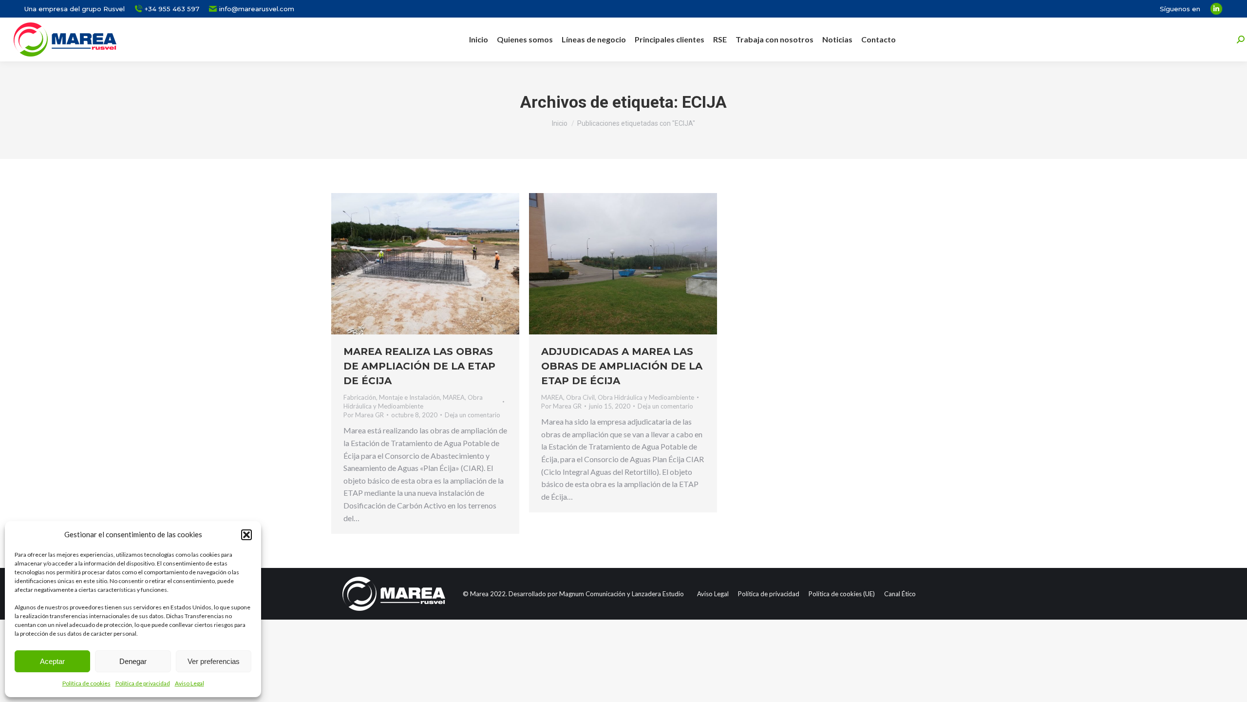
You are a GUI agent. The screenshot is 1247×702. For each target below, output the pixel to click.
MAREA (454, 397)
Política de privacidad (142, 683)
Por (363, 415)
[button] (246, 535)
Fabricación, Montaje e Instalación (391, 397)
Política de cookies (86, 683)
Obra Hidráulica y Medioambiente (646, 397)
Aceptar (52, 661)
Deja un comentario (472, 415)
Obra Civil (580, 397)
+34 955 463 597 (172, 9)
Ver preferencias (214, 661)
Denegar (133, 661)
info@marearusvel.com (256, 9)
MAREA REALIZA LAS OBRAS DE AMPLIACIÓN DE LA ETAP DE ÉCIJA (419, 366)
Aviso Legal (189, 683)
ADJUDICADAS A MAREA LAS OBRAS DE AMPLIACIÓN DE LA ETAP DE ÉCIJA (621, 366)
